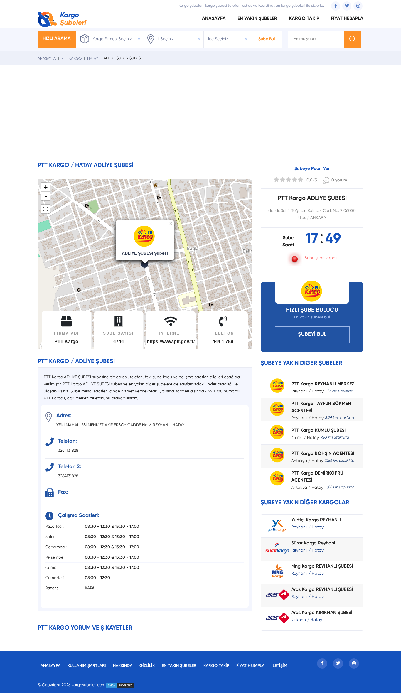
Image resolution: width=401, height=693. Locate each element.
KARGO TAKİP (304, 18)
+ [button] (46, 187)
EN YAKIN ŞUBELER (257, 18)
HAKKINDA (122, 666)
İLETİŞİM (279, 666)
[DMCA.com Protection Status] (120, 685)
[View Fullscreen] (45, 209)
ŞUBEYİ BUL (312, 334)
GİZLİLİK (147, 666)
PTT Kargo (71, 58)
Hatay (92, 58)
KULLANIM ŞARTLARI (87, 666)
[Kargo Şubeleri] (62, 19)
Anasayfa (47, 58)
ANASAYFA (214, 18)
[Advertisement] (200, 118)
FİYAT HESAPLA (347, 18)
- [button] (46, 196)
